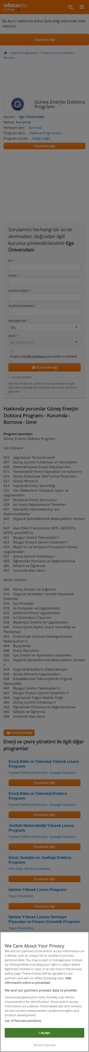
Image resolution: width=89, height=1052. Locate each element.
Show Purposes (44, 1045)
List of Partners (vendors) (23, 1021)
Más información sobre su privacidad (38, 980)
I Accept (44, 1033)
